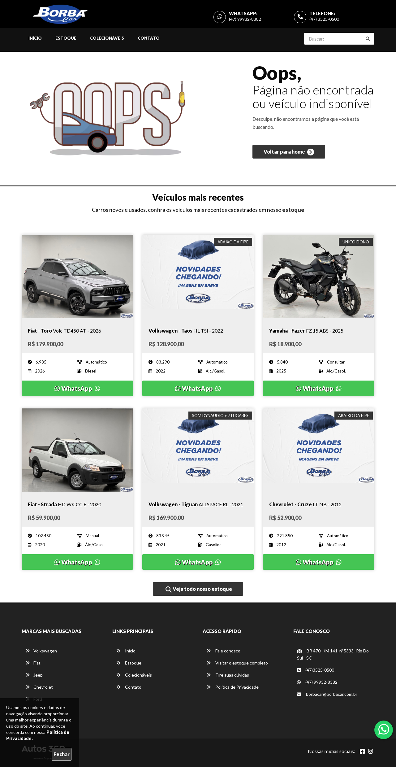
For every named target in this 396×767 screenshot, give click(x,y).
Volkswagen (45, 650)
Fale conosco (227, 650)
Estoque (65, 38)
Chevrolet (43, 687)
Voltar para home (285, 152)
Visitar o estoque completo (241, 662)
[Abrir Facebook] (362, 751)
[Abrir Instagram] (370, 751)
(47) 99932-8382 (245, 19)
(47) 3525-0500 (324, 19)
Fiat (37, 662)
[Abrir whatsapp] (383, 729)
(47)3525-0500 (319, 670)
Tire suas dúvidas (231, 675)
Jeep (38, 675)
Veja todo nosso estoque (202, 589)
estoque (293, 209)
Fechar (62, 754)
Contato (149, 38)
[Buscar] (368, 38)
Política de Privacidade (236, 687)
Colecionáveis (107, 38)
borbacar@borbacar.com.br (331, 694)
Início (35, 38)
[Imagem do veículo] (77, 276)
